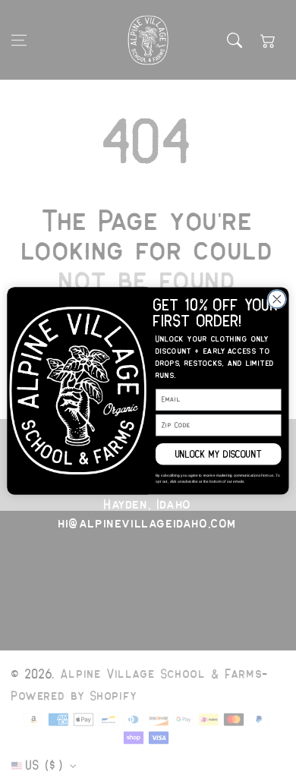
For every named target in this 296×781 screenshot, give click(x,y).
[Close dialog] (277, 299)
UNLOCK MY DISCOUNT (218, 453)
